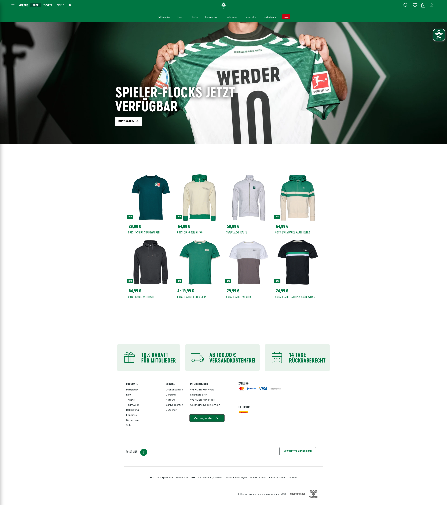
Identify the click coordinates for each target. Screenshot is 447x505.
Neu (128, 394)
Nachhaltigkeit (198, 394)
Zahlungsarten (174, 404)
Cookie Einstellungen (236, 477)
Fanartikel (132, 414)
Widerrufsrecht (258, 477)
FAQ (152, 477)
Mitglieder (132, 389)
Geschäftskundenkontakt (205, 404)
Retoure (170, 399)
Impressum (182, 477)
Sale (128, 424)
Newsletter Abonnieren (298, 451)
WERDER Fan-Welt (202, 389)
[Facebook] (143, 452)
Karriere (293, 477)
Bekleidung (132, 409)
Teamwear (132, 404)
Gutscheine (132, 419)
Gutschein (171, 409)
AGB (193, 477)
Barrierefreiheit (277, 477)
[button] (128, 121)
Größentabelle (174, 389)
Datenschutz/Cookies (210, 477)
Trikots (130, 399)
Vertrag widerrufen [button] (207, 418)
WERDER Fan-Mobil (202, 399)
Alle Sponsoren (165, 477)
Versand (171, 394)
